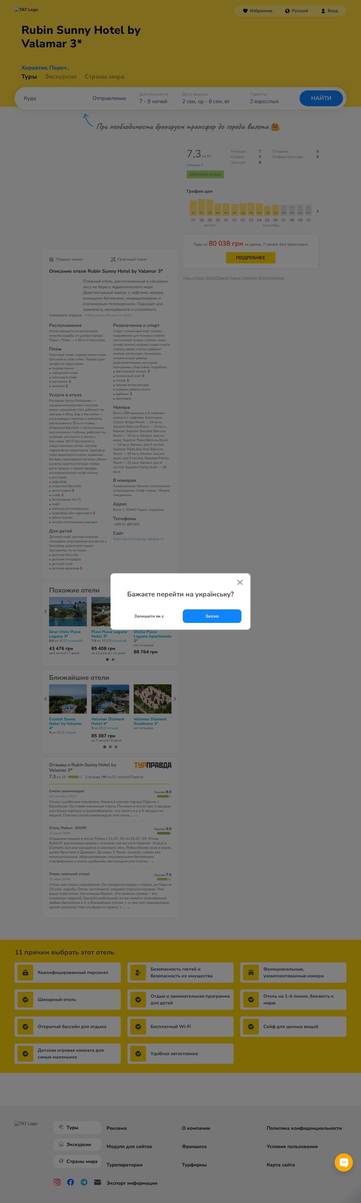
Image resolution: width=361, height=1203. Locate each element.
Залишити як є (149, 616)
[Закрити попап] (240, 583)
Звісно (212, 616)
